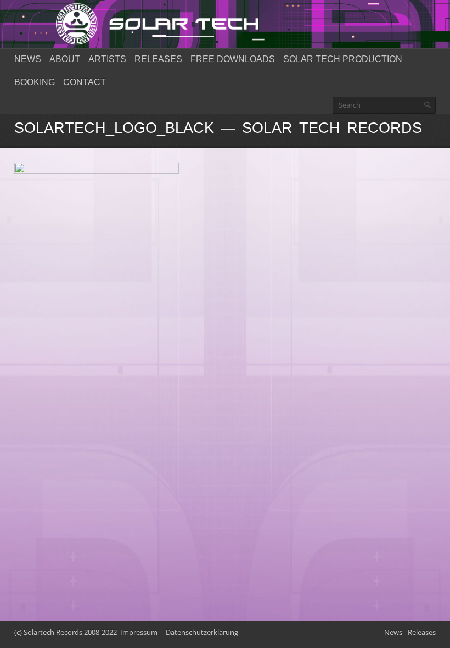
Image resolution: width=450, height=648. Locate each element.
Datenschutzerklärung (202, 632)
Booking (34, 82)
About (64, 59)
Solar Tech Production (342, 59)
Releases (158, 59)
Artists (107, 59)
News (27, 59)
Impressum (139, 632)
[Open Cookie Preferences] (24, 634)
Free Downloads (232, 59)
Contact (84, 82)
